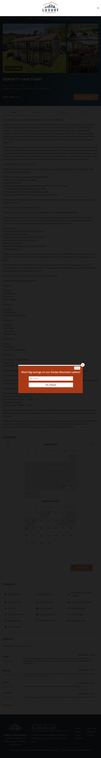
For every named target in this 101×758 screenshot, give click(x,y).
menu (98, 8)
